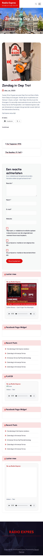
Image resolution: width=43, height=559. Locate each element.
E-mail (9, 209)
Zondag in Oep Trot (24, 24)
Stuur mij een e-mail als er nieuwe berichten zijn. (20, 254)
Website (9, 219)
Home (14, 24)
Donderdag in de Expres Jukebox (18, 349)
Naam (8, 200)
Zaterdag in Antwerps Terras (16, 353)
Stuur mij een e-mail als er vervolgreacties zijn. (20, 244)
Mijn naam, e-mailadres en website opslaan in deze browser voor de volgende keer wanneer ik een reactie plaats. (21, 233)
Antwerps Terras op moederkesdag (19, 358)
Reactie (9, 183)
